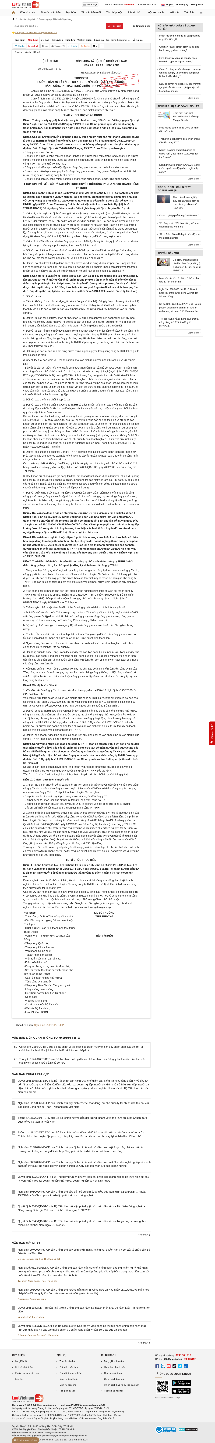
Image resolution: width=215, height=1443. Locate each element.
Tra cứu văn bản (51, 12)
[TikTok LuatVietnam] (174, 1366)
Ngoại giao (23, 1299)
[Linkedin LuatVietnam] (186, 1366)
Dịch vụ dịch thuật (69, 1379)
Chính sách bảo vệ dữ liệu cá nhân (121, 1385)
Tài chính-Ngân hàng (28, 1281)
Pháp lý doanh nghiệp (70, 1373)
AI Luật (174, 12)
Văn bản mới (27, 12)
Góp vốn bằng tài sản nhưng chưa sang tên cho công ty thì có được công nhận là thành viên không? (180, 73)
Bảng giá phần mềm (114, 1361)
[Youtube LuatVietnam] (169, 1366)
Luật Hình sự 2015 (78, 1439)
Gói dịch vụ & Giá (147, 4)
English (169, 4)
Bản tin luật (134, 12)
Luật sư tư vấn (156, 12)
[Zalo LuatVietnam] (163, 1366)
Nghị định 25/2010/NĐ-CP (49, 1025)
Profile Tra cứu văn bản (27, 1373)
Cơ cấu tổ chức (25, 1259)
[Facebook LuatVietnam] (157, 1366)
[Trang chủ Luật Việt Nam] (25, 4)
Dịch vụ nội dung (68, 1385)
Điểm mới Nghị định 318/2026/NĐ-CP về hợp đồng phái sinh (185, 116)
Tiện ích (189, 12)
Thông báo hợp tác (113, 1390)
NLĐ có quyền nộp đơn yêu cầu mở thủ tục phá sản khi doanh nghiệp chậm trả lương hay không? (180, 87)
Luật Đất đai (61, 1439)
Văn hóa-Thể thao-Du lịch (47, 1259)
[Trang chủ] (13, 12)
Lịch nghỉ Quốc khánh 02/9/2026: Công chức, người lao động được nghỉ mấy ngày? (179, 168)
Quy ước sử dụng (113, 1373)
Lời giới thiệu (21, 1361)
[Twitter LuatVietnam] (180, 1366)
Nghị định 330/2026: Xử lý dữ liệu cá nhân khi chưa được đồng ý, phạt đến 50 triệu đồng (178, 293)
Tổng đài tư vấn (67, 1390)
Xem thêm (143, 1234)
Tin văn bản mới (91, 12)
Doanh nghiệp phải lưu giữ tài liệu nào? (179, 215)
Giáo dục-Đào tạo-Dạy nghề (32, 1335)
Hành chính (53, 1335)
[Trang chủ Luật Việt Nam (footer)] (28, 1401)
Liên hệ (19, 1379)
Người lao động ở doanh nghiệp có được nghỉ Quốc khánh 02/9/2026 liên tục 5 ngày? (178, 153)
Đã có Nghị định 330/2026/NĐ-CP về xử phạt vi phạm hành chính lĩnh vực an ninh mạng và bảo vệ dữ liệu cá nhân (180, 307)
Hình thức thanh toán (114, 1367)
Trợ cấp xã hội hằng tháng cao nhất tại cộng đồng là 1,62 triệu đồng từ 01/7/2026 (179, 322)
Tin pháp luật (114, 12)
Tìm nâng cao (143, 26)
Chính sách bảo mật (114, 1379)
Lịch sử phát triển (24, 1367)
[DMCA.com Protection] (188, 1431)
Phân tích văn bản (69, 1367)
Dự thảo (71, 12)
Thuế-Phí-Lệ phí (48, 1281)
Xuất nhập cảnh (38, 1299)
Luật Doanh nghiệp (43, 1439)
